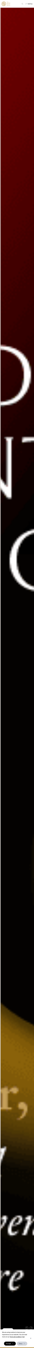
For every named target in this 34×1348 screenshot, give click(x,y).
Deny (20, 1344)
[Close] (30, 1338)
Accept (8, 1344)
